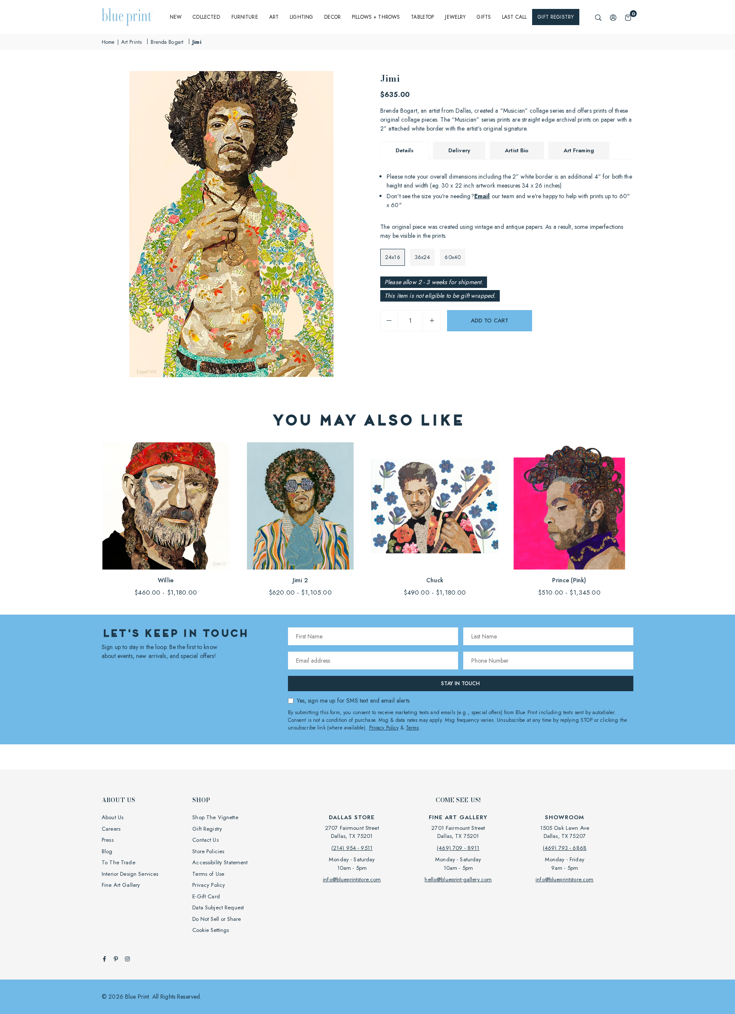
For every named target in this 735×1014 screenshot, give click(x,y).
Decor (332, 17)
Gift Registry (556, 17)
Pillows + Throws (376, 17)
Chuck (435, 580)
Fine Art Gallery (121, 885)
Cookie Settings (210, 930)
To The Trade (118, 862)
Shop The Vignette (215, 817)
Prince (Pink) (569, 580)
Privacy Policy (384, 728)
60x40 (452, 257)
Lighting (301, 17)
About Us (112, 817)
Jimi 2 (300, 580)
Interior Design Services (130, 874)
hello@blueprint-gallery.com (458, 879)
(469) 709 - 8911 (458, 848)
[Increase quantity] (431, 320)
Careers (111, 829)
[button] (628, 17)
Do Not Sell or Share (216, 919)
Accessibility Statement (220, 862)
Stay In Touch (460, 683)
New (176, 17)
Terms (412, 728)
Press (108, 840)
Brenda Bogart (167, 42)
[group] (231, 224)
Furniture (244, 17)
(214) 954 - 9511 (352, 848)
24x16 (392, 257)
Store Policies (208, 851)
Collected (206, 17)
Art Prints (131, 42)
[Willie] (165, 506)
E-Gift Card (206, 896)
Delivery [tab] (459, 150)
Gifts (484, 17)
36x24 (422, 257)
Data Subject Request (218, 907)
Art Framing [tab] (579, 150)
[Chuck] (435, 506)
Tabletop (422, 17)
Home (108, 42)
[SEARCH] (598, 17)
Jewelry (455, 17)
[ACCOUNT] (613, 17)
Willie (166, 580)
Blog (107, 851)
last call (514, 17)
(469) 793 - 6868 (565, 848)
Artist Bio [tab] (516, 150)
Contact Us (205, 840)
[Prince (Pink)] (569, 506)
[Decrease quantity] (389, 320)
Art (274, 17)
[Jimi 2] (300, 506)
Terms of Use (208, 874)
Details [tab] (404, 150)
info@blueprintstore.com (352, 879)
